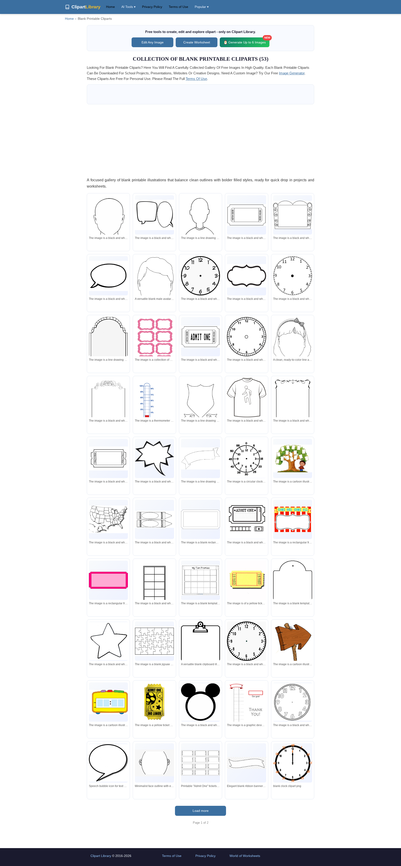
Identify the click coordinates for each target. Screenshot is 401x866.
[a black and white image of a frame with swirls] (292, 215)
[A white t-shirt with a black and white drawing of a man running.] (246, 397)
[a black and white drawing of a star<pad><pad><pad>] (108, 641)
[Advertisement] (200, 140)
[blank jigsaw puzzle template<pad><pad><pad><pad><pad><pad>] (154, 641)
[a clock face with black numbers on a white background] (200, 275)
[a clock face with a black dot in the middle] (292, 275)
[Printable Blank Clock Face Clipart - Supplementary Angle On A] (292, 763)
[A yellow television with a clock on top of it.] (108, 702)
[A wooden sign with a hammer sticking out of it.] (292, 649)
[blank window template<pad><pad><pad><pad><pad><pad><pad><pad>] (154, 586)
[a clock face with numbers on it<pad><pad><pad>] (292, 702)
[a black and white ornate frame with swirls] (292, 403)
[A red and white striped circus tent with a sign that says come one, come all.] (292, 519)
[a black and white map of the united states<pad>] (108, 519)
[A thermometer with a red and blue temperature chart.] (154, 403)
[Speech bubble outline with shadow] (108, 762)
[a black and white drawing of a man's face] (200, 222)
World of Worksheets (245, 856)
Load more (201, 811)
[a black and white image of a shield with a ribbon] (200, 403)
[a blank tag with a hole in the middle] (292, 593)
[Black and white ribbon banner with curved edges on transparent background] (246, 763)
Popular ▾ (202, 7)
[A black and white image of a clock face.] (246, 641)
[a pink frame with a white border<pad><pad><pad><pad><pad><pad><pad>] (108, 580)
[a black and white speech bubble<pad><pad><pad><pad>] (154, 458)
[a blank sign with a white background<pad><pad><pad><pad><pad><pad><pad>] (200, 519)
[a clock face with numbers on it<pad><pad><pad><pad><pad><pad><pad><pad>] (246, 458)
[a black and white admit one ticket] (200, 336)
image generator (291, 73)
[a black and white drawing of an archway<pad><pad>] (108, 341)
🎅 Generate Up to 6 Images (246, 40)
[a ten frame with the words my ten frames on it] (200, 580)
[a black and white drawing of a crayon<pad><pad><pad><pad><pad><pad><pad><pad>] (154, 519)
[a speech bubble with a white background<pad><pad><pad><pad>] (108, 276)
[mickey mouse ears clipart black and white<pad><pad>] (200, 702)
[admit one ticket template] (246, 519)
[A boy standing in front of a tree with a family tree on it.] (292, 458)
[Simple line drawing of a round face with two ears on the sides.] (154, 763)
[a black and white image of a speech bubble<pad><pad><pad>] (246, 276)
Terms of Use (178, 7)
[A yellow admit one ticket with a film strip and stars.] (154, 701)
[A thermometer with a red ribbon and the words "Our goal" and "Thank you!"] (246, 707)
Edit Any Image (153, 42)
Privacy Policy (152, 7)
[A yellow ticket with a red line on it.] (246, 580)
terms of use (196, 79)
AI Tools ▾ (128, 7)
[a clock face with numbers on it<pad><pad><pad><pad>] (246, 336)
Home (110, 7)
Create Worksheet (196, 42)
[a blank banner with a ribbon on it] (200, 458)
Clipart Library (101, 856)
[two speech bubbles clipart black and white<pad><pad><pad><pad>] (154, 215)
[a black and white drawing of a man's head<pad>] (108, 217)
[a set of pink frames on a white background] (154, 342)
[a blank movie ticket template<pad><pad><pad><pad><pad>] (246, 215)
